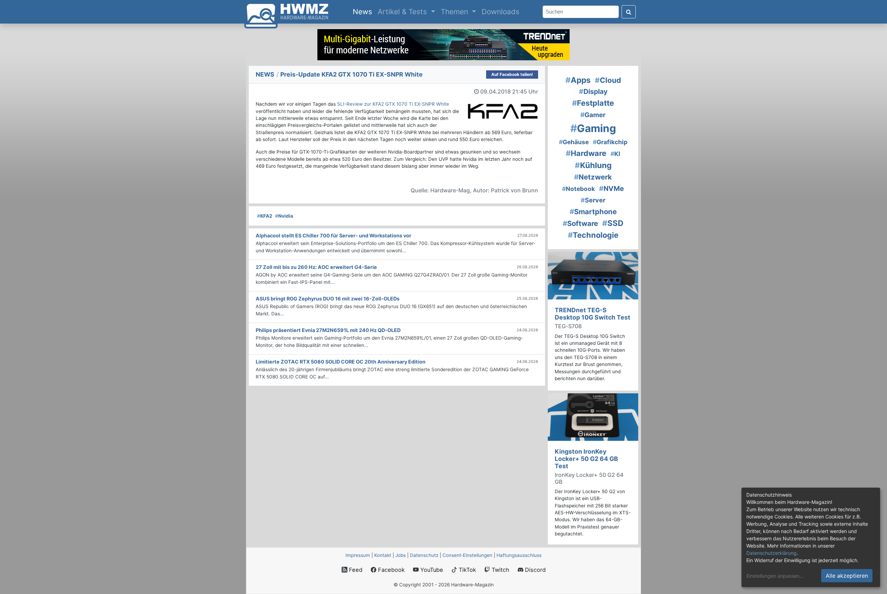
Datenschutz (424, 555)
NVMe (611, 188)
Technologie (593, 234)
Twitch (499, 569)
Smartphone (593, 211)
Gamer (593, 115)
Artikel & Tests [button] (403, 11)
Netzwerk (593, 177)
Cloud (608, 80)
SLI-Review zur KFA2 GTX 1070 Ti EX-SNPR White (393, 104)
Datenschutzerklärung (771, 553)
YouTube (431, 569)
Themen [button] (455, 11)
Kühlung (593, 165)
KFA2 (264, 216)
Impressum (357, 555)
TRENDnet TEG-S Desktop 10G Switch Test (592, 313)
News (364, 11)
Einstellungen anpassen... (774, 576)
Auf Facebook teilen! (512, 74)
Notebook (578, 188)
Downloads (500, 11)
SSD (612, 223)
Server (593, 200)
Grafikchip (610, 142)
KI (615, 153)
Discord (534, 569)
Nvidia (284, 216)
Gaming (593, 128)
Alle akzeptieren (847, 575)
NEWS (265, 74)
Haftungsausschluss (519, 555)
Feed (354, 569)
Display (593, 91)
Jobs (400, 555)
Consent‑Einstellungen (467, 555)
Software (580, 223)
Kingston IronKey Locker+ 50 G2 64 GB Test (586, 459)
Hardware (586, 153)
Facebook (390, 569)
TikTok (466, 569)
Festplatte (593, 102)
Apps (578, 80)
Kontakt (382, 555)
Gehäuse (574, 142)
